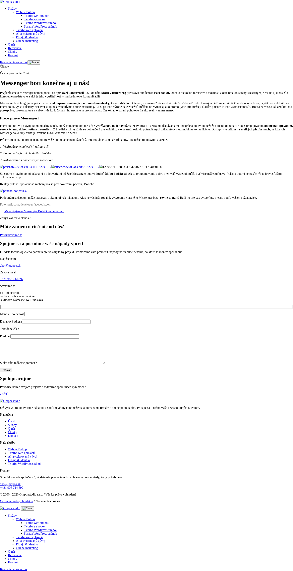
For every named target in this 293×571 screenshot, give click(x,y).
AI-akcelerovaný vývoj (30, 33)
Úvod (11, 421)
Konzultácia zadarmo (13, 62)
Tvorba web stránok (36, 15)
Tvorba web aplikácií (29, 30)
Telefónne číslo (9, 329)
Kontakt (13, 55)
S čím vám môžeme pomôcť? (18, 362)
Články (12, 51)
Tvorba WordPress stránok (40, 23)
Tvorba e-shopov (34, 19)
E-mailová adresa (11, 321)
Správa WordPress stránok (40, 26)
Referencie (15, 48)
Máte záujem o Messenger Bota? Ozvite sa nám (34, 211)
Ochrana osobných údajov (16, 501)
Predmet (5, 336)
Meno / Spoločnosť (12, 314)
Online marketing (27, 41)
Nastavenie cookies (47, 501)
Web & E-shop (25, 12)
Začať (4, 393)
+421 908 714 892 (11, 279)
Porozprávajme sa (11, 235)
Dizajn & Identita (27, 37)
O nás (11, 44)
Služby (12, 8)
